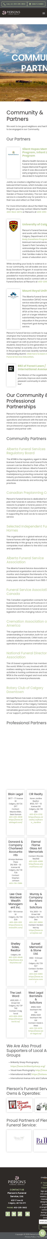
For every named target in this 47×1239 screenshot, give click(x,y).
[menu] (44, 13)
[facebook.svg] (8, 1215)
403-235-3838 (15, 817)
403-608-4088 (36, 861)
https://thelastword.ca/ (16, 1020)
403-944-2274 (14, 212)
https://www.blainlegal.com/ (16, 821)
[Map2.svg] (20, 1215)
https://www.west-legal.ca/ (35, 1032)
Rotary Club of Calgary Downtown (25, 689)
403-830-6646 (16, 957)
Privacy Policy (30, 1237)
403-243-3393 (36, 974)
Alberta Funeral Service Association (25, 560)
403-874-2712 (35, 814)
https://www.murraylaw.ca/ (36, 931)
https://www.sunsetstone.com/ (36, 979)
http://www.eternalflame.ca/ (36, 865)
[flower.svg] (14, 1215)
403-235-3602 (20, 1207)
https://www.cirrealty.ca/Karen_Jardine (36, 820)
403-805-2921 (15, 1016)
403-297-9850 (36, 922)
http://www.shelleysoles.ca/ (15, 961)
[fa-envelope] (27, 1214)
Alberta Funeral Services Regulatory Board (26, 451)
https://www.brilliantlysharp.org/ (27, 1066)
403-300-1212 (15, 922)
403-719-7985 (15, 883)
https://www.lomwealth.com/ (16, 926)
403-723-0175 (35, 1028)
